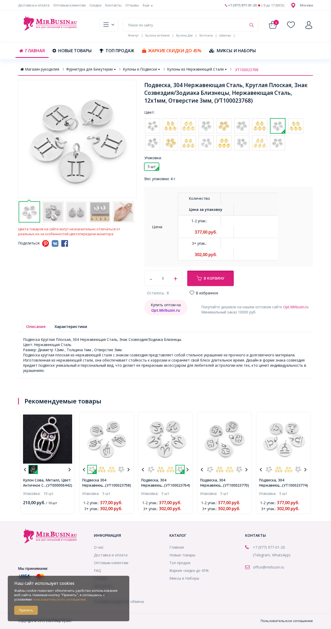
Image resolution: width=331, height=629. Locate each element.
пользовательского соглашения (59, 599)
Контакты (113, 5)
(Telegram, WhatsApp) (271, 555)
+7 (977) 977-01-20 (242, 5)
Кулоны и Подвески (140, 69)
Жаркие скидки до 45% (174, 50)
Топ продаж (120, 50)
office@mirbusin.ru (268, 567)
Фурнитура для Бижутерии (89, 69)
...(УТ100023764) (176, 485)
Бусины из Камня (157, 35)
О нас (99, 547)
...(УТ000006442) (58, 485)
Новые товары (75, 50)
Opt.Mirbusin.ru (296, 306)
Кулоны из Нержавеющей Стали (195, 69)
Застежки (206, 35)
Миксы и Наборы (236, 50)
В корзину (214, 278)
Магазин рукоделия (42, 69)
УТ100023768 (246, 69)
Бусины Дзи (184, 35)
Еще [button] (146, 5)
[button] (306, 5)
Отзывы (132, 5)
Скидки (95, 5)
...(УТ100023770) (235, 485)
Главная (35, 50)
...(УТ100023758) (117, 485)
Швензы (225, 35)
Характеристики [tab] (71, 326)
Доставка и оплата (33, 5)
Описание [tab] (36, 326)
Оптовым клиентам (69, 5)
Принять (26, 610)
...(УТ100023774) (294, 485)
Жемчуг (133, 35)
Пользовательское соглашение (287, 620)
